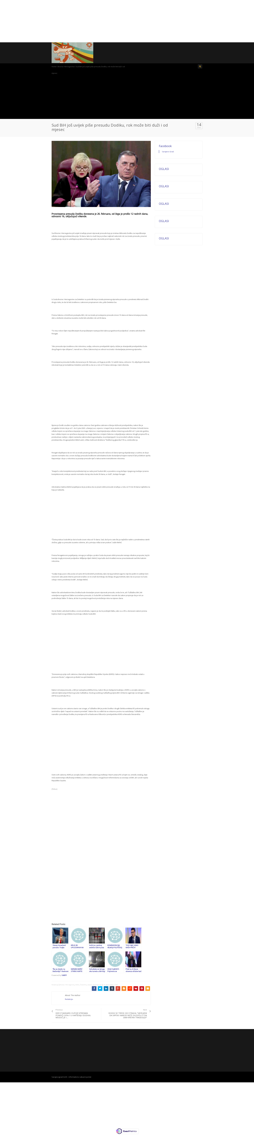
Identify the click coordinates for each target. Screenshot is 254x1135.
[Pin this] (141, 988)
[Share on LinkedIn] (106, 988)
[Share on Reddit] (130, 988)
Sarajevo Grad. (168, 151)
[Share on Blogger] (124, 988)
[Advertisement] (127, 21)
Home (54, 66)
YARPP (64, 975)
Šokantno (83, 985)
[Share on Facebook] (94, 988)
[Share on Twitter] (100, 988)
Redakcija (55, 985)
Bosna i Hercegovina (66, 66)
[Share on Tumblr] (112, 988)
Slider (77, 985)
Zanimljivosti (97, 985)
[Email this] (147, 988)
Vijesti (90, 985)
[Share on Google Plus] (118, 988)
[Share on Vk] (135, 988)
